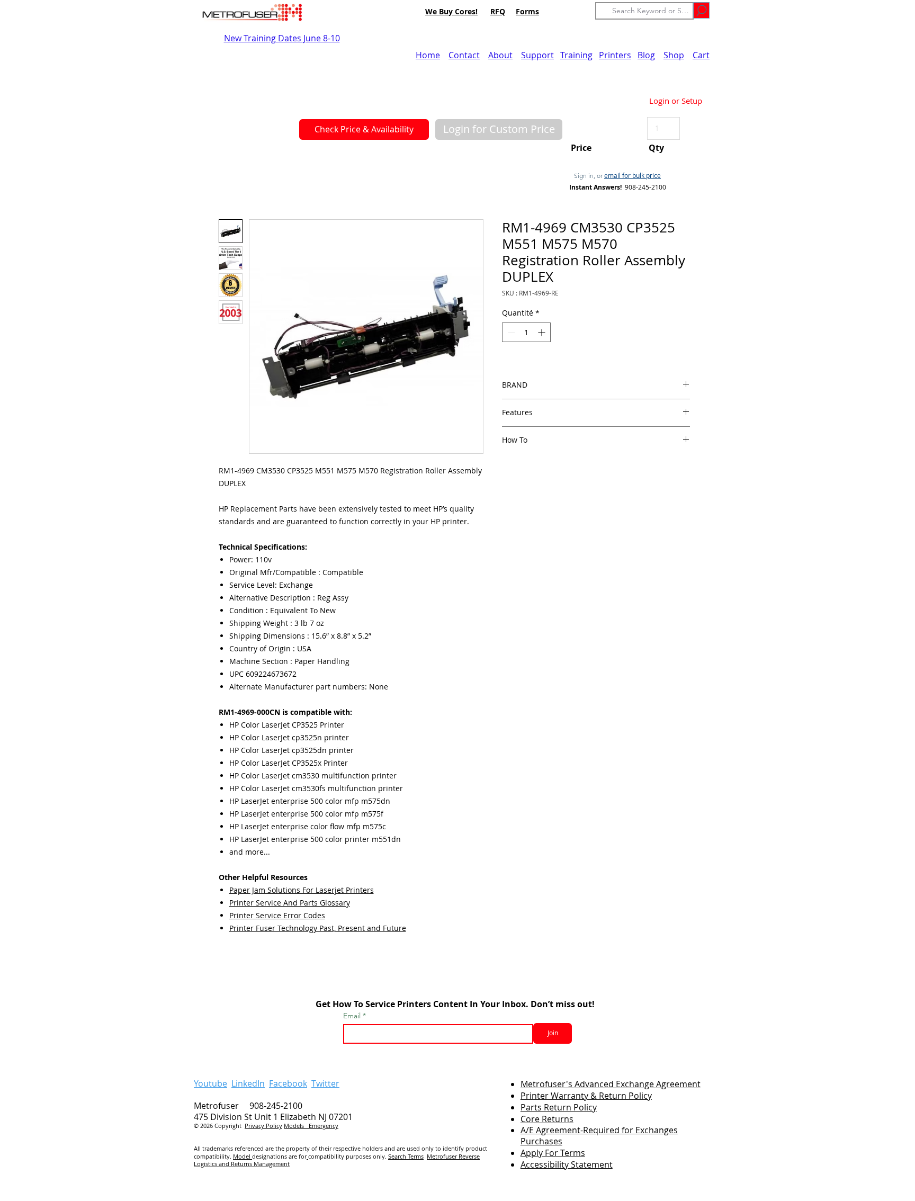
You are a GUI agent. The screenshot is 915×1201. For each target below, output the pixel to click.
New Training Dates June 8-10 (282, 38)
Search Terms (406, 1156)
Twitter (325, 1083)
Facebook (288, 1083)
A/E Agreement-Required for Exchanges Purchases (599, 1135)
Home (428, 55)
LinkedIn (248, 1083)
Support (537, 55)
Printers (615, 55)
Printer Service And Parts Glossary (289, 903)
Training (576, 55)
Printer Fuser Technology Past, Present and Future (317, 928)
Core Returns (547, 1119)
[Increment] (542, 332)
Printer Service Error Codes (277, 915)
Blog (646, 55)
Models (296, 1126)
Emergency (323, 1126)
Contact (464, 55)
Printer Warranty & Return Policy (586, 1095)
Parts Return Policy (559, 1107)
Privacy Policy (263, 1126)
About (500, 55)
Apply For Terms (553, 1153)
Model (242, 1156)
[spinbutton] (526, 332)
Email (353, 1015)
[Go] (701, 10)
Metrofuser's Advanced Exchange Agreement (611, 1084)
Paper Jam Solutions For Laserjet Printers (301, 890)
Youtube (210, 1083)
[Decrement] (510, 332)
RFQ (497, 11)
